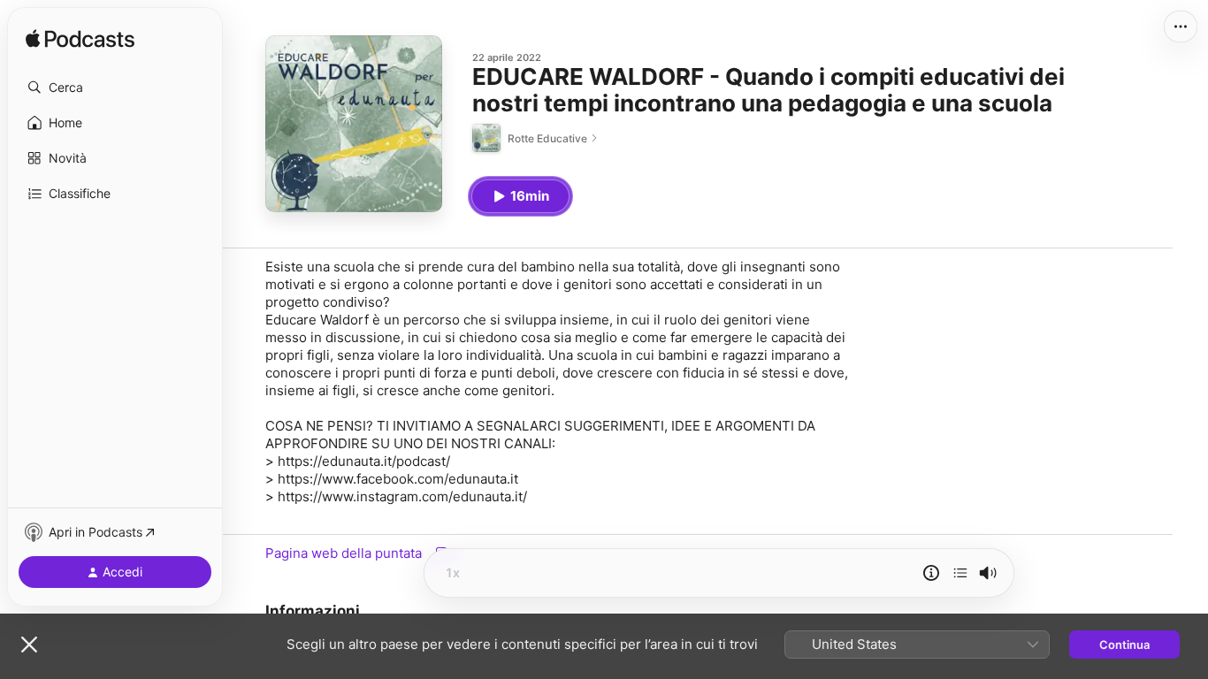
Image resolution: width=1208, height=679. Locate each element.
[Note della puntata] (931, 573)
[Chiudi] (29, 644)
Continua (1124, 644)
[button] (114, 87)
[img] (80, 40)
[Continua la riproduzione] (960, 573)
